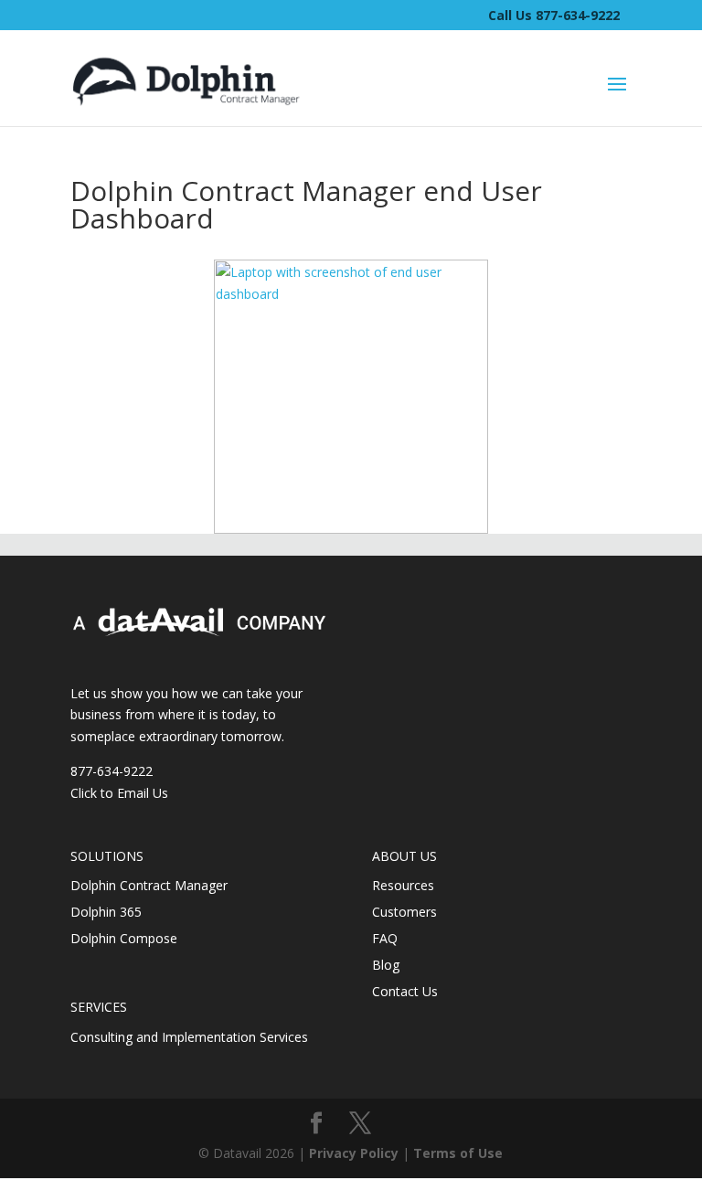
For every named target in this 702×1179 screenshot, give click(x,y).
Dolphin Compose (123, 938)
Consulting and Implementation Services (189, 1037)
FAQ (385, 938)
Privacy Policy (354, 1153)
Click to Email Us (119, 793)
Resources (403, 885)
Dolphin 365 (106, 911)
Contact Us (405, 991)
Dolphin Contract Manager (149, 885)
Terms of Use (458, 1153)
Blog (385, 964)
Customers (404, 911)
